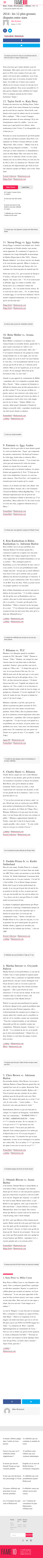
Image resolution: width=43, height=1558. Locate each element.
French (10, 6)
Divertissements (18, 6)
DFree (5, 1046)
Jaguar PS (6, 740)
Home (5, 6)
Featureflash (7, 415)
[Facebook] (5, 30)
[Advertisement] (21, 1375)
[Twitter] (10, 30)
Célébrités (28, 6)
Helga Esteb (7, 179)
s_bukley (6, 418)
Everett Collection (9, 36)
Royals (12, 1519)
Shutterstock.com (19, 36)
